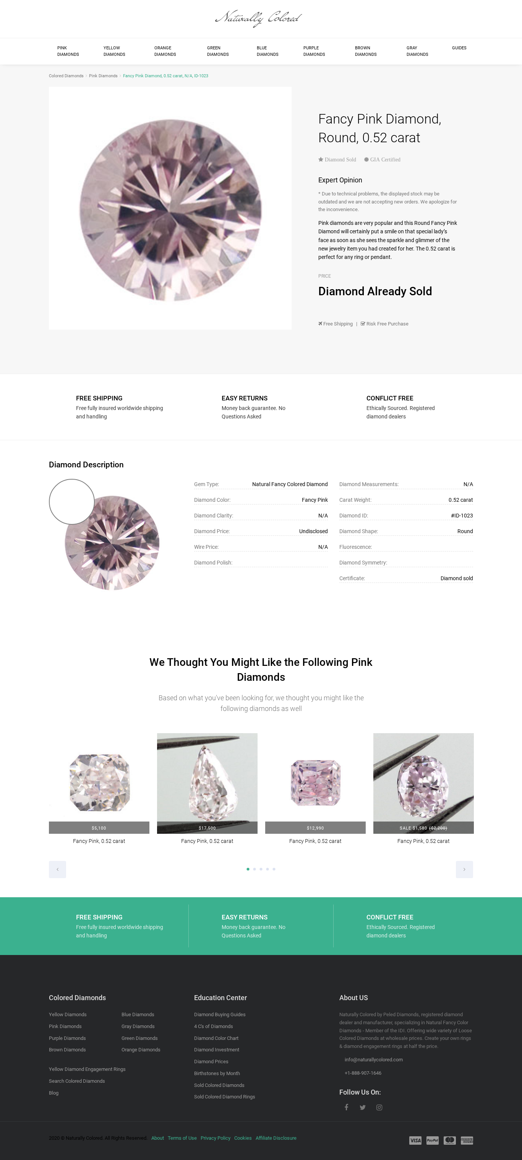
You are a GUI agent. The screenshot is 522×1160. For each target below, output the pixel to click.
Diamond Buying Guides (220, 1014)
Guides (459, 48)
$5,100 (99, 828)
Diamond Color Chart (216, 1038)
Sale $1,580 (423, 828)
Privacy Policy (215, 1138)
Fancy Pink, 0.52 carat (99, 841)
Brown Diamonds (366, 51)
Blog (53, 1093)
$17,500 (207, 828)
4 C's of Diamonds (213, 1026)
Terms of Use (182, 1138)
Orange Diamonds (165, 51)
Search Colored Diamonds (77, 1081)
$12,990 (315, 828)
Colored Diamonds (66, 75)
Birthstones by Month (217, 1073)
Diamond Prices (211, 1061)
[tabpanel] (99, 794)
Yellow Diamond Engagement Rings (87, 1069)
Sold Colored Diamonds (219, 1085)
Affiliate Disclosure (276, 1138)
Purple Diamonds (314, 51)
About (157, 1138)
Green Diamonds (218, 51)
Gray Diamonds (417, 51)
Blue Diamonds (268, 51)
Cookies (243, 1138)
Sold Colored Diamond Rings (224, 1097)
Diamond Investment (216, 1050)
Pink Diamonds (68, 51)
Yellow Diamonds (114, 51)
